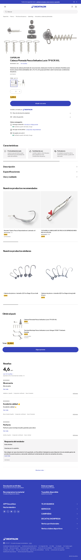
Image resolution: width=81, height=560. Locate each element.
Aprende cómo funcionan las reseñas (13, 375)
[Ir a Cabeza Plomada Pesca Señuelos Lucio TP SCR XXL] (18, 324)
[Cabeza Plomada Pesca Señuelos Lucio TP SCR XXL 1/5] (21, 36)
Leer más (7, 456)
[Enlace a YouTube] (11, 511)
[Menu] (5, 7)
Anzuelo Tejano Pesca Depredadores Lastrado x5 (19, 230)
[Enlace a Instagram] (15, 511)
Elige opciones (40, 349)
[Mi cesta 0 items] (76, 7)
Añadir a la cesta (40, 103)
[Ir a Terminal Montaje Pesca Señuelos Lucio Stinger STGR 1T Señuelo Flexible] (18, 334)
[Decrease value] (12, 91)
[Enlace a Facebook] (4, 511)
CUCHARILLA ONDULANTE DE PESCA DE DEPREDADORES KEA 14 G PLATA (59, 231)
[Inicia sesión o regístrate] (72, 7)
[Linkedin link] (18, 511)
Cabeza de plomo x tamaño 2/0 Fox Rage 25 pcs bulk (21, 293)
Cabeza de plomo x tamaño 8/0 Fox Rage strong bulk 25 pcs (58, 294)
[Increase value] (20, 91)
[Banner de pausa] (74, 2)
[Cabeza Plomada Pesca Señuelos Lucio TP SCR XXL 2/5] (59, 36)
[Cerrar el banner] (76, 2)
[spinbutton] (16, 91)
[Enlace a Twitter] (8, 511)
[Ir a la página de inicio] (38, 7)
